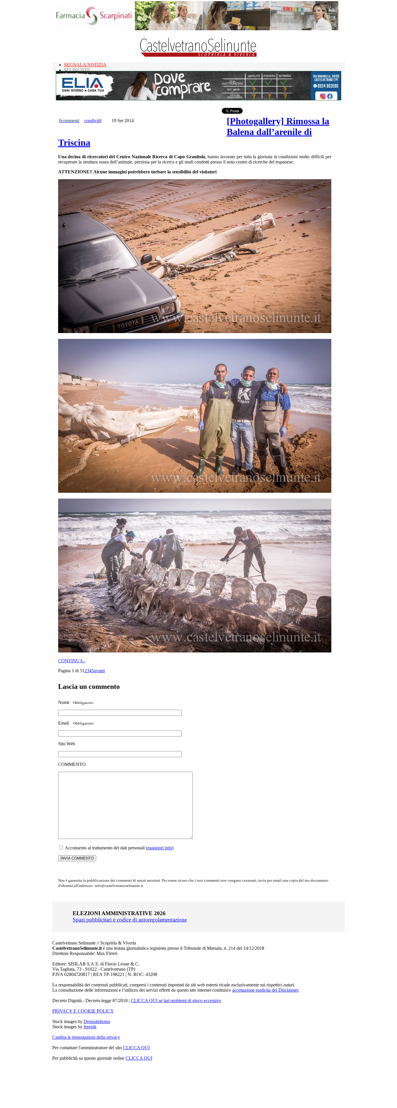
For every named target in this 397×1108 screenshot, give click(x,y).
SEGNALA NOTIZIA (85, 64)
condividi (92, 120)
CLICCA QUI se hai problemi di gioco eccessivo (176, 1000)
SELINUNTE (77, 69)
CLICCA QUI (136, 1047)
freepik (90, 1026)
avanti (99, 670)
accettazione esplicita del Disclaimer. (265, 990)
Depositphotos (97, 1021)
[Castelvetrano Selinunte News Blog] (198, 55)
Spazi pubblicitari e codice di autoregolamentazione (130, 920)
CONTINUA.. (71, 660)
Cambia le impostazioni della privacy (86, 1037)
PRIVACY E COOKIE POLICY (83, 1011)
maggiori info (159, 847)
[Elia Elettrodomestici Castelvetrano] (198, 98)
